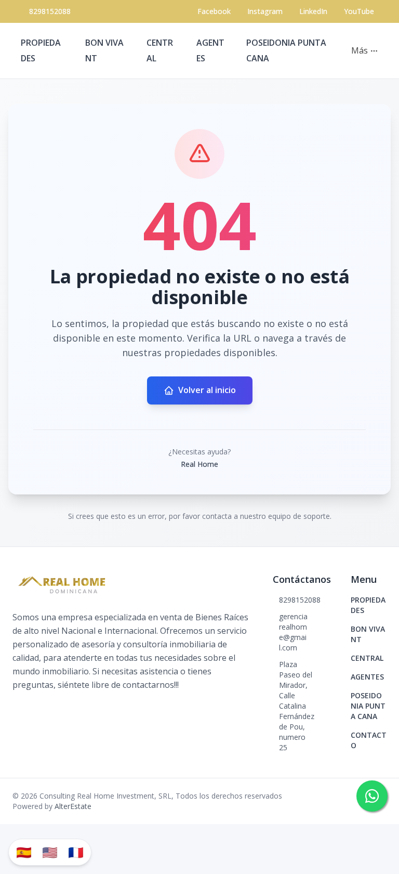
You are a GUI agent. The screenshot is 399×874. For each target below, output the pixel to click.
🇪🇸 (24, 851)
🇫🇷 (76, 851)
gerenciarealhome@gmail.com (293, 632)
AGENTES (367, 677)
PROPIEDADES (368, 605)
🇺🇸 (50, 851)
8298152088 (50, 11)
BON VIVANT (368, 634)
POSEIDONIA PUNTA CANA (368, 705)
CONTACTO (369, 740)
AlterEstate (73, 806)
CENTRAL (367, 658)
